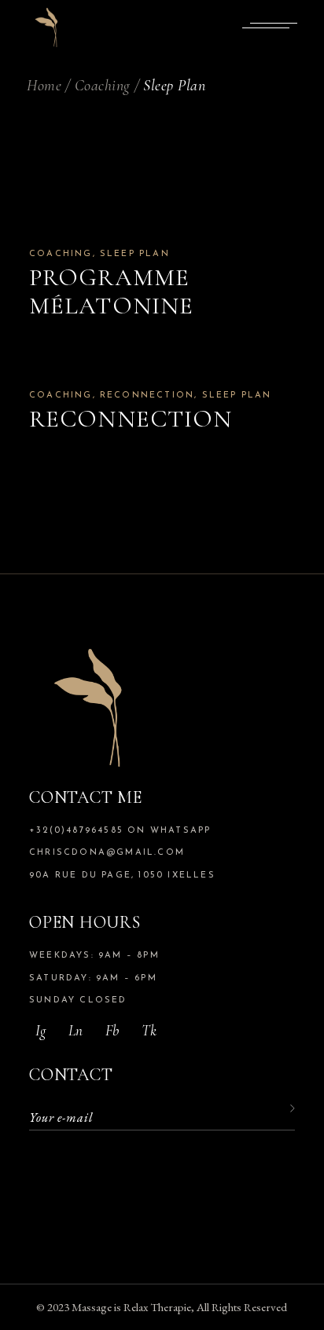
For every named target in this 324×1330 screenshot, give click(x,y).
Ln (75, 1030)
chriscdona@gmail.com (107, 852)
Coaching (61, 254)
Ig (40, 1030)
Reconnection (147, 395)
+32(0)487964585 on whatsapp (120, 830)
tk (149, 1030)
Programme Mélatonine (111, 291)
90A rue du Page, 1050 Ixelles (122, 875)
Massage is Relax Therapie (131, 1306)
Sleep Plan (135, 254)
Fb (112, 1030)
